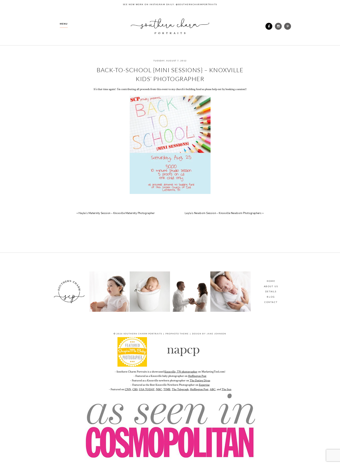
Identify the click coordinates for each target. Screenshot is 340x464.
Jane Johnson (216, 333)
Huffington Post (197, 376)
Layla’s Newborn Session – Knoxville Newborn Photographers (223, 213)
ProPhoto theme (177, 333)
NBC (159, 389)
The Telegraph (180, 389)
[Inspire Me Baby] (132, 366)
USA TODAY (147, 389)
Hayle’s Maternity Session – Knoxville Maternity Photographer (117, 213)
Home (271, 281)
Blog (271, 296)
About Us (271, 286)
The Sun (226, 389)
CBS (135, 389)
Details (270, 291)
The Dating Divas (200, 380)
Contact (271, 302)
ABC (212, 389)
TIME (166, 389)
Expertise (204, 385)
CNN (128, 389)
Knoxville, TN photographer (180, 372)
